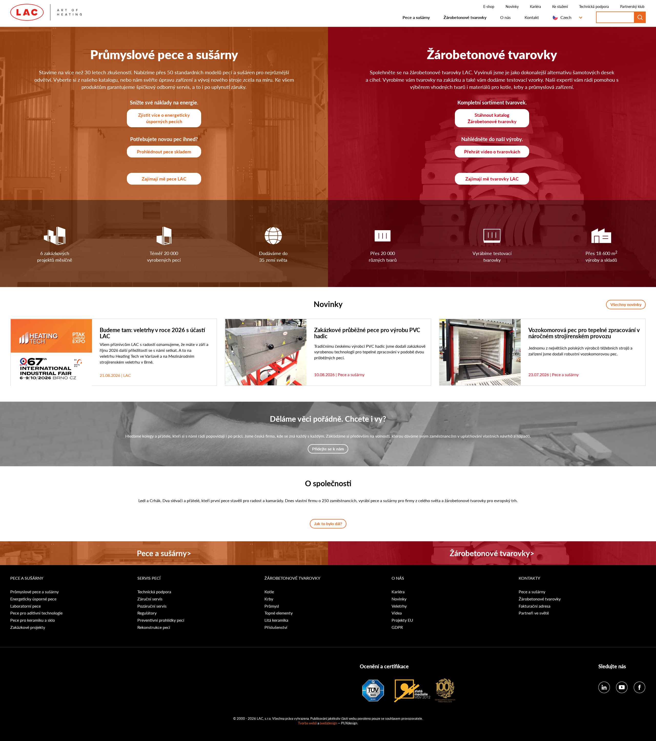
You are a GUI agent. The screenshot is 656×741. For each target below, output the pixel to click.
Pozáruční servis (152, 606)
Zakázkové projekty (27, 627)
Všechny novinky (625, 304)
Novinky (512, 6)
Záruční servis (149, 599)
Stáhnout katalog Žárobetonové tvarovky (492, 118)
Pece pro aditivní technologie (36, 613)
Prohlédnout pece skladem (164, 151)
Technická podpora (594, 6)
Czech (565, 17)
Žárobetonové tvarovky (465, 17)
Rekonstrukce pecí (153, 627)
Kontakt (532, 17)
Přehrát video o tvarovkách (492, 151)
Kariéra (535, 6)
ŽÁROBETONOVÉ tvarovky (292, 578)
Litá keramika (276, 620)
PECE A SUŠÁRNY (27, 578)
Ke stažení (560, 6)
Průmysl (271, 606)
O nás (505, 17)
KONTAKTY (529, 578)
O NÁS (398, 578)
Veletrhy (399, 606)
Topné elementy (278, 613)
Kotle (269, 592)
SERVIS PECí (148, 578)
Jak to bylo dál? (328, 523)
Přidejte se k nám (328, 449)
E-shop (488, 6)
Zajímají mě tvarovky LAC (492, 178)
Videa (397, 613)
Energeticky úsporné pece (33, 599)
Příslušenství (275, 627)
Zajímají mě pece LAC (164, 178)
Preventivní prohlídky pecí (160, 620)
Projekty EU (402, 620)
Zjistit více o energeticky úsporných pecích (164, 118)
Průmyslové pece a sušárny (34, 592)
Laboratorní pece (25, 606)
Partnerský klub (632, 6)
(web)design (328, 723)
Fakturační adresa (534, 606)
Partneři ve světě (534, 613)
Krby (268, 599)
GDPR (397, 627)
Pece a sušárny (416, 17)
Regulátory (147, 613)
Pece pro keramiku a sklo (32, 620)
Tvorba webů (307, 723)
